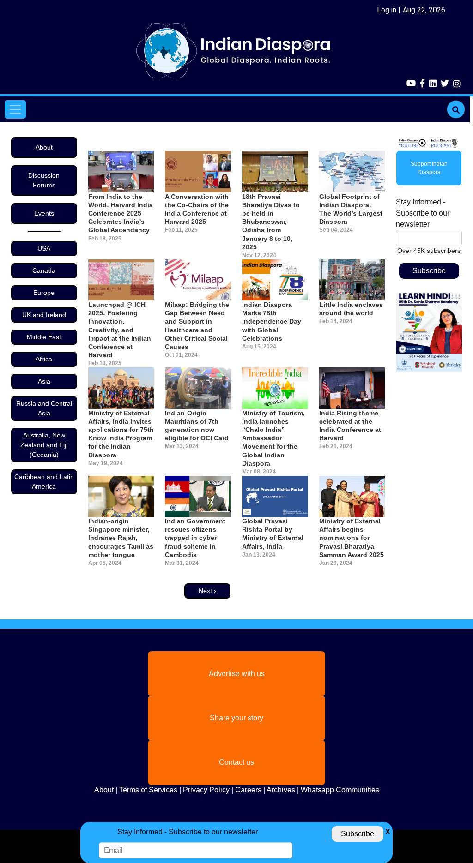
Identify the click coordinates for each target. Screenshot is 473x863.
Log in (386, 10)
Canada (43, 270)
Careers (248, 790)
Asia (44, 381)
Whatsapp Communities (340, 790)
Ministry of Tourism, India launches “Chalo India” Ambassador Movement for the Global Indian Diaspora (273, 438)
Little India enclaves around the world (351, 309)
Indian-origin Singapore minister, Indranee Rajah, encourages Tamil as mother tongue (120, 537)
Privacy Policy (206, 790)
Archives (281, 790)
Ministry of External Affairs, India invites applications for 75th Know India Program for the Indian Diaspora (121, 434)
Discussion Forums (44, 180)
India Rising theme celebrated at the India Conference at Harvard (350, 425)
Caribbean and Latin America (44, 481)
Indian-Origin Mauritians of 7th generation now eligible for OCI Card (197, 425)
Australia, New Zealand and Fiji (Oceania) (43, 445)
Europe (44, 292)
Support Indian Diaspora (429, 168)
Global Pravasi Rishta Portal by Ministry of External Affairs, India (272, 533)
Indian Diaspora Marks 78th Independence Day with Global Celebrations (271, 321)
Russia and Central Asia (44, 408)
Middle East (44, 337)
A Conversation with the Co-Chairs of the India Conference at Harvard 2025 (197, 209)
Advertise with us (237, 673)
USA (43, 248)
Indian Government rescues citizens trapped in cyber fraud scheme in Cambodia (195, 537)
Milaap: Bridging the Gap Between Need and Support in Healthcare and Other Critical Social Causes (197, 325)
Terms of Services (148, 790)
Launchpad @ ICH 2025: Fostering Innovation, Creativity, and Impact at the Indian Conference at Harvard (119, 330)
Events (44, 213)
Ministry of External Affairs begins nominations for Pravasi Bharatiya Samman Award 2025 (351, 537)
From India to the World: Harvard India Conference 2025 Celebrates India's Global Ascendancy (120, 213)
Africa (44, 359)
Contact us (236, 762)
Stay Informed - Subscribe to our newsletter (422, 213)
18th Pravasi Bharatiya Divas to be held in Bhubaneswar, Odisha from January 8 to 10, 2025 (271, 222)
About (44, 147)
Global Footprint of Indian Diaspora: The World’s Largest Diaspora (350, 209)
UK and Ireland (44, 314)
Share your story (236, 718)
